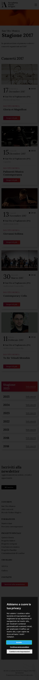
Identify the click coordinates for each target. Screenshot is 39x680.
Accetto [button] (19, 642)
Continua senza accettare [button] (19, 647)
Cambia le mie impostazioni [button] (19, 651)
